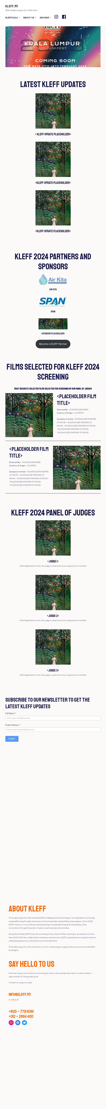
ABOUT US (28, 17)
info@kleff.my (20, 994)
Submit (12, 738)
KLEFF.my (11, 6)
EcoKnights (13, 950)
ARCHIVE (44, 17)
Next (95, 61)
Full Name (10, 713)
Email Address (12, 725)
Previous (89, 61)
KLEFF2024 (11, 17)
